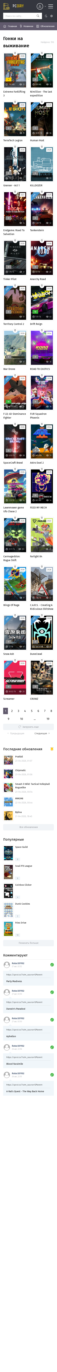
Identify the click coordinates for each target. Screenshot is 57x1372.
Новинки (28, 26)
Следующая (41, 733)
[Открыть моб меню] (51, 6)
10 (21, 719)
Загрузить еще (30, 726)
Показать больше (28, 943)
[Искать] (38, 16)
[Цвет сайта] (49, 16)
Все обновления (28, 827)
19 (48, 719)
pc (18, 6)
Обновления (47, 26)
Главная (12, 26)
